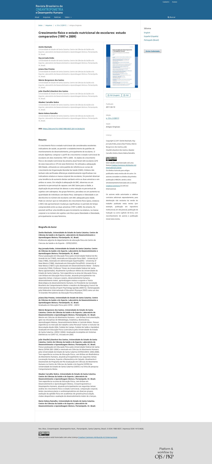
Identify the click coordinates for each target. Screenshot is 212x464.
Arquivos (46, 17)
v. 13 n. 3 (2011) (60, 25)
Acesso (174, 2)
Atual (37, 17)
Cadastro (166, 2)
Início (40, 25)
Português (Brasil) (151, 40)
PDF (127, 95)
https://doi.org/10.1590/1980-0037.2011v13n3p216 (64, 128)
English (147, 32)
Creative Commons (113, 186)
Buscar (172, 17)
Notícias (57, 17)
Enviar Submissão (153, 51)
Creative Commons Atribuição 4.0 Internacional (97, 437)
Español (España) (151, 36)
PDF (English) (114, 95)
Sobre (67, 17)
